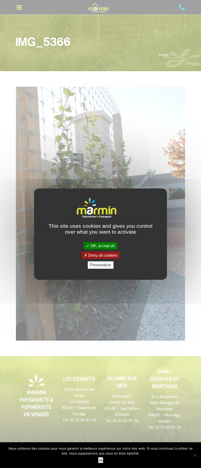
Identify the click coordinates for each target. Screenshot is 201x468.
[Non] (194, 455)
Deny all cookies (102, 255)
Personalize (100, 265)
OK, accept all (102, 246)
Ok (101, 460)
